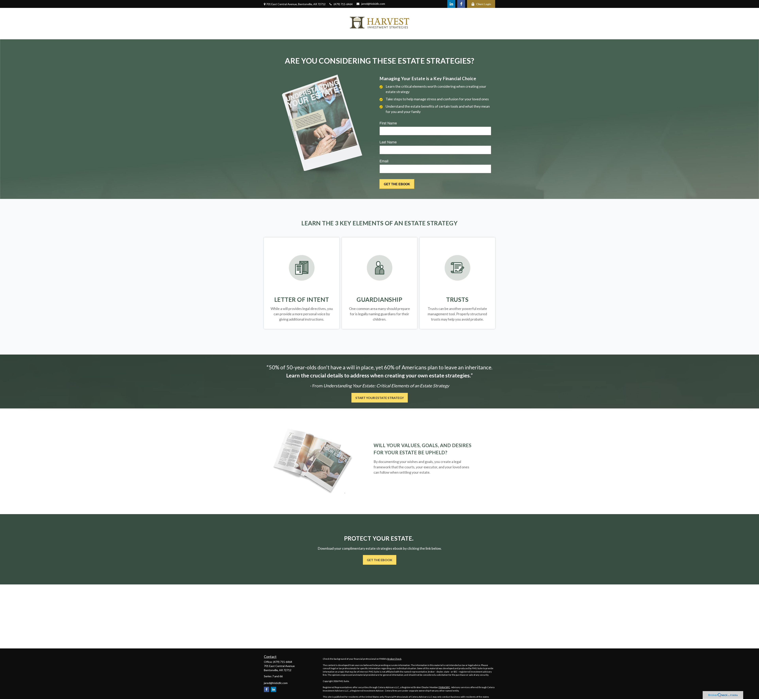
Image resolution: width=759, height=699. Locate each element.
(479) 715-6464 (343, 4)
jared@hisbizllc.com (373, 3)
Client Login (483, 4)
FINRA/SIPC (444, 687)
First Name (388, 122)
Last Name (388, 141)
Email (384, 160)
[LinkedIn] (451, 4)
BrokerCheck (394, 659)
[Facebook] (461, 4)
